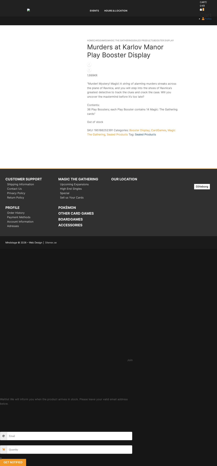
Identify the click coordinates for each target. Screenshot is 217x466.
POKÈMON (67, 208)
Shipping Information (20, 184)
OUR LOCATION (124, 179)
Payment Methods (18, 217)
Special (64, 193)
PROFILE (12, 208)
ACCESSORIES (70, 225)
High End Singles (71, 188)
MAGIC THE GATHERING (78, 179)
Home (90, 40)
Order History (16, 212)
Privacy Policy (16, 193)
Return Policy (15, 197)
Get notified (13, 462)
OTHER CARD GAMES (76, 213)
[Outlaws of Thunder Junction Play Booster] (89, 65)
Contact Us (14, 188)
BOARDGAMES (70, 219)
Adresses (13, 226)
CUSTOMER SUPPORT (23, 179)
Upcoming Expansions (74, 184)
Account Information (20, 221)
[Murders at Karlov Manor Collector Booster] (89, 71)
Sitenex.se (51, 242)
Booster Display (164, 40)
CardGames (100, 40)
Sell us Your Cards (72, 197)
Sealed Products (143, 40)
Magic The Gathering (120, 40)
